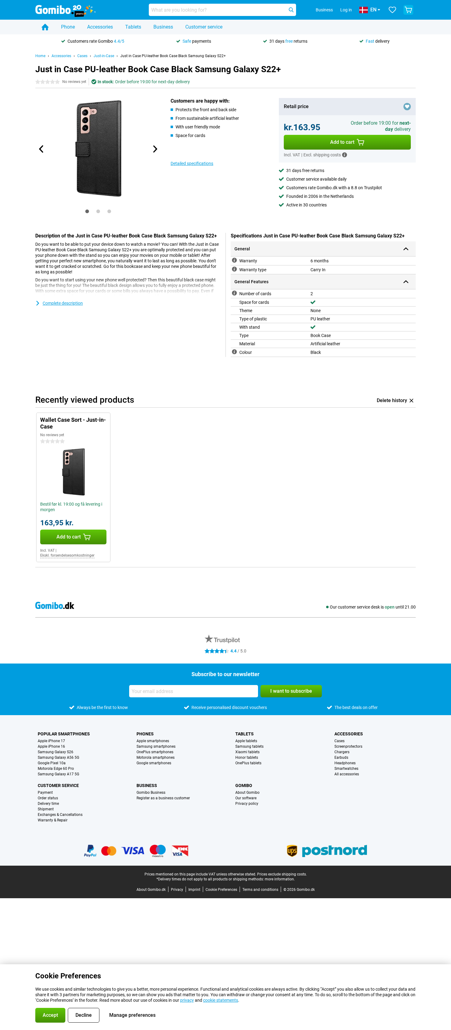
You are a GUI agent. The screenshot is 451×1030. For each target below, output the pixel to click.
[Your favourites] (392, 9)
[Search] (291, 10)
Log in (346, 9)
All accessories (346, 774)
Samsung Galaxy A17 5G (58, 774)
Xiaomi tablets (247, 752)
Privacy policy (246, 803)
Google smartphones (154, 763)
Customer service (203, 27)
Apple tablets (246, 741)
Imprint (194, 889)
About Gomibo (247, 792)
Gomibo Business (151, 792)
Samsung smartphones (156, 746)
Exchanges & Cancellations (60, 815)
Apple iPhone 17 (51, 741)
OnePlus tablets (248, 763)
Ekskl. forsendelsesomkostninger (67, 555)
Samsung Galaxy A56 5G (58, 757)
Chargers (341, 752)
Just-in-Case (104, 56)
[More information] (344, 154)
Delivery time (48, 803)
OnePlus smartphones (155, 752)
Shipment (46, 809)
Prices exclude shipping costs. (282, 874)
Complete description (63, 303)
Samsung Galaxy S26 (55, 752)
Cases (82, 56)
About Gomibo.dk (151, 889)
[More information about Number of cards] (234, 293)
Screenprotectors (348, 746)
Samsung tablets (249, 746)
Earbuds (341, 757)
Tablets (133, 27)
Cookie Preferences (221, 889)
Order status (48, 798)
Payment (45, 792)
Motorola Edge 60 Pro (56, 768)
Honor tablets (246, 757)
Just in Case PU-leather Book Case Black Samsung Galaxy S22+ (173, 56)
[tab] (87, 211)
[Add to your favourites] (407, 106)
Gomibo (243, 785)
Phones (145, 733)
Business (163, 27)
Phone (68, 27)
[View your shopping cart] (408, 9)
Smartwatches (346, 768)
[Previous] (41, 149)
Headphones (345, 763)
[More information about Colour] (234, 351)
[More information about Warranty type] (234, 269)
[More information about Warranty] (234, 260)
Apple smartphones (153, 741)
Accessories (100, 27)
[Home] (45, 27)
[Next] (154, 149)
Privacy (177, 889)
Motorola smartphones (156, 757)
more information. (280, 879)
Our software (245, 798)
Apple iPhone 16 (51, 746)
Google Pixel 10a (52, 763)
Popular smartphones (64, 733)
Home (40, 56)
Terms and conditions (260, 889)
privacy (187, 1000)
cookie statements (220, 1000)
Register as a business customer (163, 798)
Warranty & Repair (52, 820)
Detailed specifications (192, 163)
